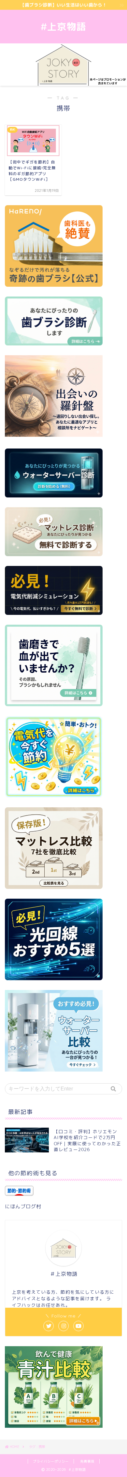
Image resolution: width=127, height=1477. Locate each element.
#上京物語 (63, 26)
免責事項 (87, 1461)
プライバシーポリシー (51, 1461)
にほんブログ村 (23, 1206)
